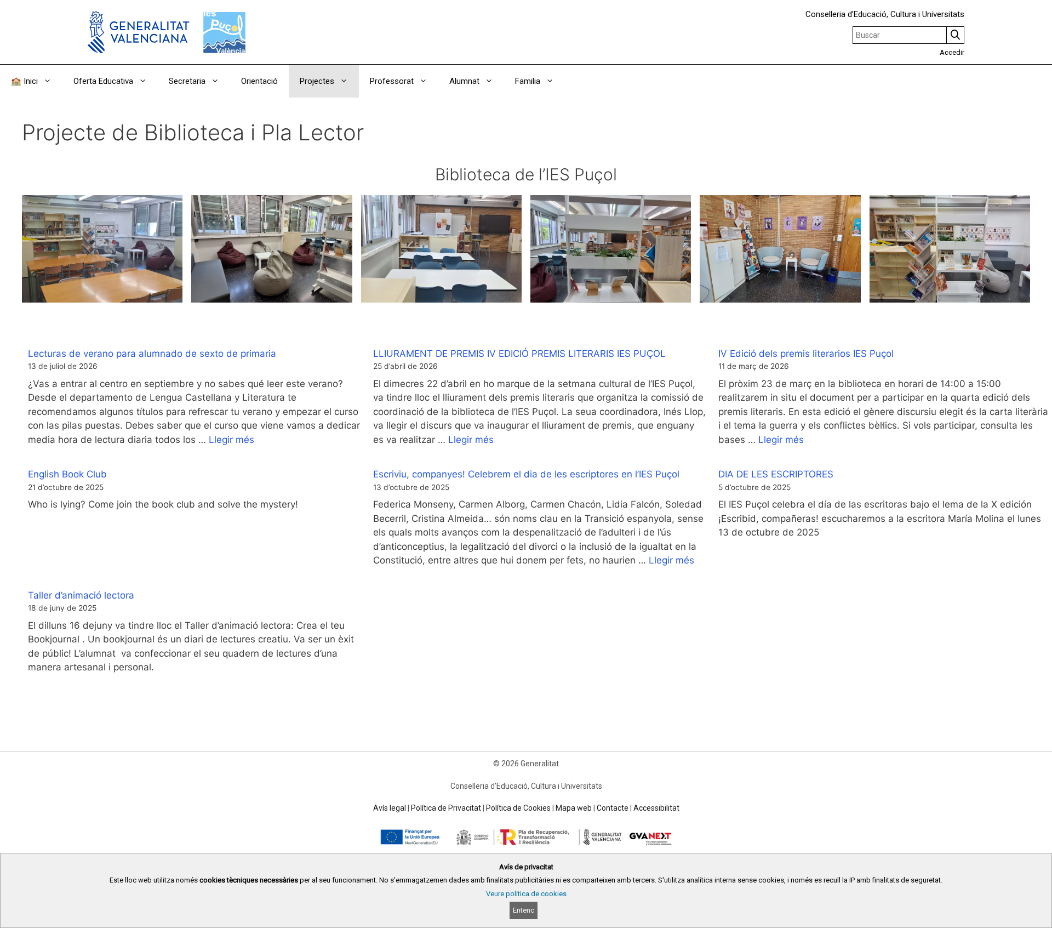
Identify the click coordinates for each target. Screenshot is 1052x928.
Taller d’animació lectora (81, 595)
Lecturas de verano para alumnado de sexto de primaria (152, 353)
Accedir (952, 52)
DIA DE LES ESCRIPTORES (775, 474)
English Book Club (67, 474)
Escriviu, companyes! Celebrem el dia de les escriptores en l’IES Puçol (526, 474)
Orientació (259, 81)
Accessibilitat (656, 808)
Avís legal (389, 808)
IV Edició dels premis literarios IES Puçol (806, 353)
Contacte (612, 808)
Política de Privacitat (446, 808)
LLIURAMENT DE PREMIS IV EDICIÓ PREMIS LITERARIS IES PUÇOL (519, 353)
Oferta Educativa (103, 81)
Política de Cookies (518, 808)
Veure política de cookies (526, 894)
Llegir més (231, 439)
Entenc (523, 910)
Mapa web (574, 808)
